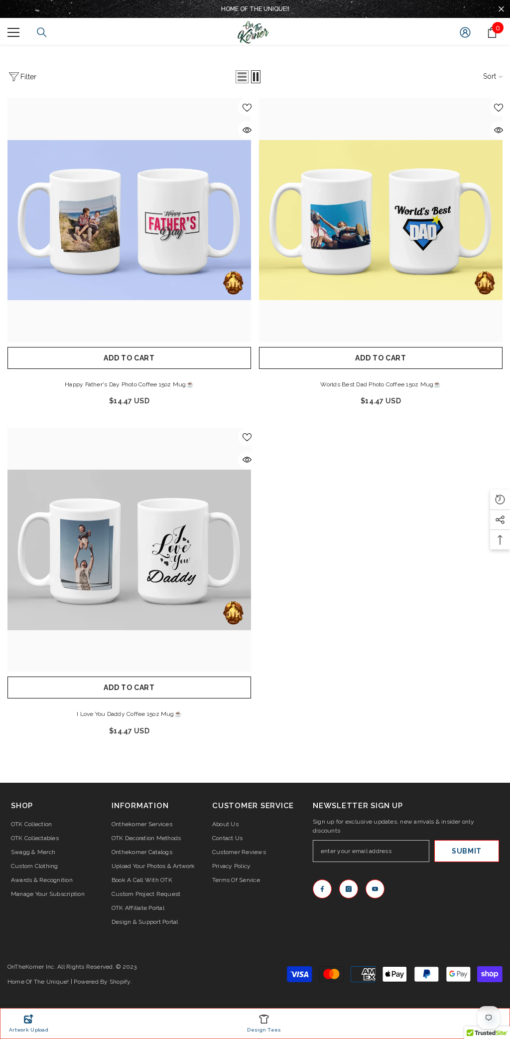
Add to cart (129, 358)
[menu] (13, 32)
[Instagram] (348, 888)
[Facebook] (322, 888)
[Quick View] (247, 130)
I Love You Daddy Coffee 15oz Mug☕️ (129, 713)
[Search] (42, 32)
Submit (467, 851)
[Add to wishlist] (247, 107)
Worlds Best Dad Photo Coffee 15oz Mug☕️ (380, 384)
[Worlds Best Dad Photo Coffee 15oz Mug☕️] (381, 220)
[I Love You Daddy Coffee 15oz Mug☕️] (129, 550)
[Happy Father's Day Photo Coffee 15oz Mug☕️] (129, 220)
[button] (242, 76)
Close (501, 9)
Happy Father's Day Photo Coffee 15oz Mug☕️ (129, 384)
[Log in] (465, 32)
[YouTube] (375, 888)
